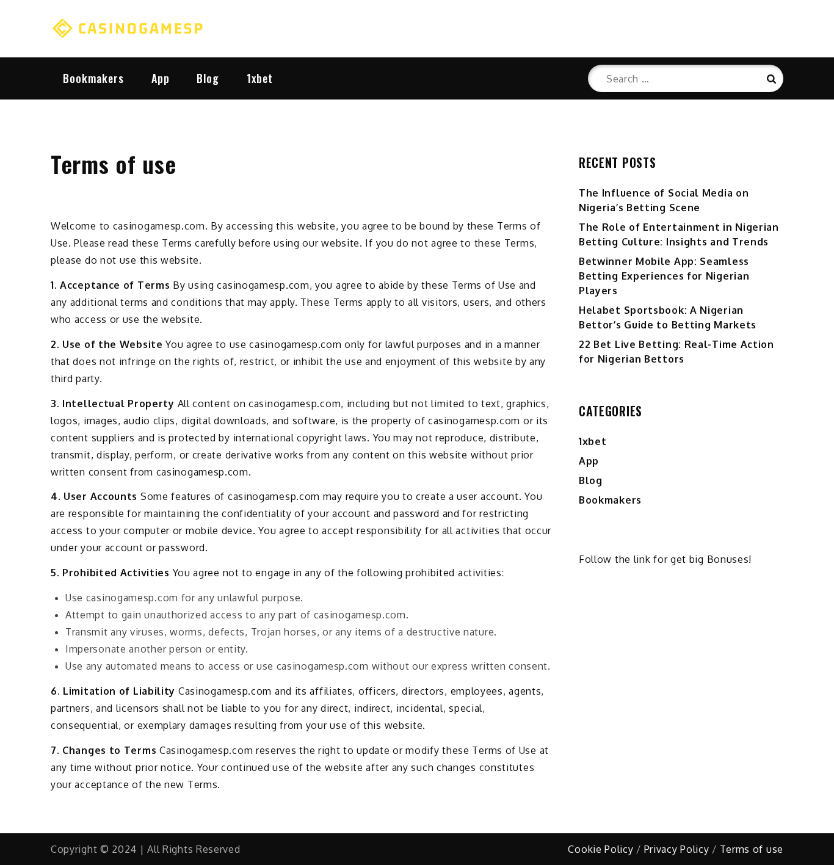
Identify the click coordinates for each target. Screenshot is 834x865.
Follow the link (615, 559)
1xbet (260, 78)
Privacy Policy (676, 849)
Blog (208, 78)
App (160, 78)
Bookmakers (93, 78)
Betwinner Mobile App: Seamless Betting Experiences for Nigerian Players (664, 276)
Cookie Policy (600, 849)
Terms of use (751, 849)
